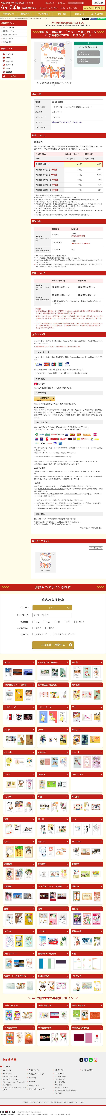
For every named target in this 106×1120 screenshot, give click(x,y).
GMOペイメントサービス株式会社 (51, 489)
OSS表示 (70, 1102)
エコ (74, 819)
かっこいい (76, 730)
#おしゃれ (78, 122)
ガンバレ (42, 931)
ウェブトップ (7, 1066)
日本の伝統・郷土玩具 (47, 685)
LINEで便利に (7, 1085)
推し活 (75, 909)
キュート (76, 752)
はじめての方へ (50, 3)
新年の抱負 (76, 931)
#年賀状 (55, 122)
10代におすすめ (11, 1005)
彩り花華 (76, 685)
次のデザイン (68, 61)
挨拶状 (63, 8)
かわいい (42, 752)
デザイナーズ (10, 707)
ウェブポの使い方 (60, 1076)
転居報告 (76, 864)
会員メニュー (6, 49)
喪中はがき (32, 1078)
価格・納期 (62, 14)
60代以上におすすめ (80, 1028)
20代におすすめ (44, 1005)
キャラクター (77, 774)
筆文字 (41, 819)
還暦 (6, 909)
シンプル (8, 797)
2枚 (58, 622)
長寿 (40, 909)
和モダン (76, 797)
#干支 (60, 122)
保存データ (9, 65)
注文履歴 (9, 72)
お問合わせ (61, 3)
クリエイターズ (44, 707)
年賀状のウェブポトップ (5, 18)
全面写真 (8, 886)
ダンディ (8, 730)
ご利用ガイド (79, 14)
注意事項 (54, 494)
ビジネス (42, 842)
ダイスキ (8, 931)
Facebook (86, 1060)
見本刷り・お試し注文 (10, 1076)
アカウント (9, 54)
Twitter (81, 1060)
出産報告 (42, 864)
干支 (74, 707)
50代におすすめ (44, 1028)
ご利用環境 (58, 1093)
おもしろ (42, 774)
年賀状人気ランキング (10, 35)
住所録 (8, 58)
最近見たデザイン (8, 31)
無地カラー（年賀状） (47, 954)
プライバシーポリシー (72, 494)
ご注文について (60, 1073)
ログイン (14, 76)
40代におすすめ (11, 1028)
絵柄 (74, 954)
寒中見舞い (32, 1081)
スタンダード (41, 634)
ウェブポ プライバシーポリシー (39, 1102)
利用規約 (25, 1102)
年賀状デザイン (9, 14)
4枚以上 (80, 622)
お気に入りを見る (8, 27)
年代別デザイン (8, 38)
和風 (40, 797)
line (91, 1060)
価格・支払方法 (60, 1082)
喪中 (43, 8)
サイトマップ (79, 1102)
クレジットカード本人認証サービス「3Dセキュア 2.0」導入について (61, 373)
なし (37, 622)
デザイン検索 (7, 42)
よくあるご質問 (97, 14)
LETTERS (76, 842)
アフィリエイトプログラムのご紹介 (14, 1082)
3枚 (68, 622)
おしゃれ (8, 752)
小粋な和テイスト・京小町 (15, 685)
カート (8, 68)
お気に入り (68, 43)
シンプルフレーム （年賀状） (50, 886)
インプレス (76, 976)
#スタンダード (68, 122)
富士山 (7, 662)
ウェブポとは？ (44, 14)
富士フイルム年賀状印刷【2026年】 (61, 1114)
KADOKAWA (43, 976)
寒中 (54, 8)
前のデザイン (37, 61)
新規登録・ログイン (61, 1087)
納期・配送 (58, 1085)
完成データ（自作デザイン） (16, 976)
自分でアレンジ (10, 954)
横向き (51, 628)
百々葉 (75, 662)
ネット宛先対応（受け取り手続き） (66, 1090)
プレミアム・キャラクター (65, 634)
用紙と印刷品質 (60, 1079)
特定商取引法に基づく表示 (58, 1102)
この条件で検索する (53, 644)
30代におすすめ (78, 1005)
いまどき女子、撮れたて (48, 662)
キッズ (7, 842)
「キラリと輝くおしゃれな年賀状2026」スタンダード (26, 18)
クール (41, 730)
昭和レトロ (76, 886)
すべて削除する (96, 548)
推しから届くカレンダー (37, 1089)
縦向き (38, 628)
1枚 (48, 622)
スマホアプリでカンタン (11, 1079)
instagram (95, 1060)
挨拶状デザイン (26, 14)
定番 (6, 819)
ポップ (7, 774)
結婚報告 (8, 864)
